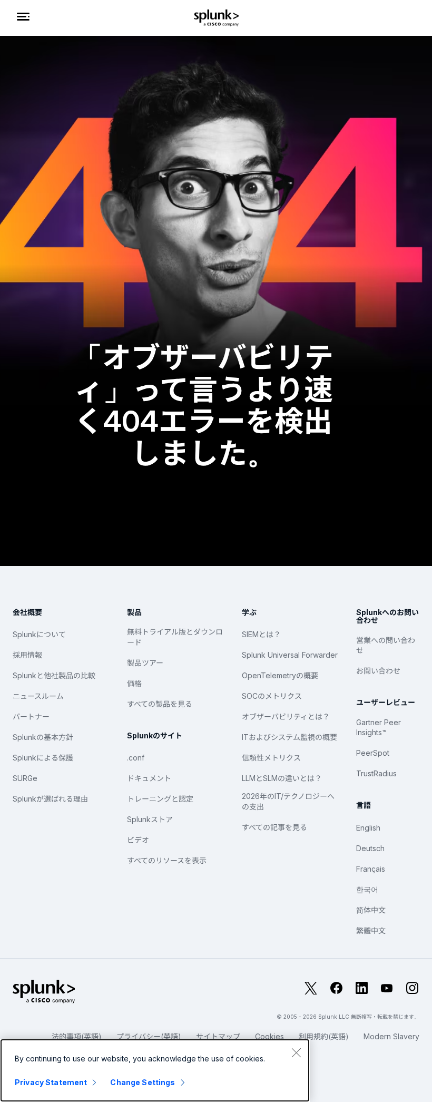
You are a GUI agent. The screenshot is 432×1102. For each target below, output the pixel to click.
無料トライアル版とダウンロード (175, 637)
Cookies (269, 1036)
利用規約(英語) (324, 1036)
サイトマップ (218, 1036)
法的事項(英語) (77, 1036)
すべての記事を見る (274, 827)
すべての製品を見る (159, 703)
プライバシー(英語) (148, 1036)
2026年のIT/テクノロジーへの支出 (288, 801)
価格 (134, 683)
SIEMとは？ (261, 634)
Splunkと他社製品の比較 (54, 675)
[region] (155, 1070)
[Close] (296, 1052)
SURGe (25, 778)
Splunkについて (39, 634)
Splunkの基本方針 (43, 737)
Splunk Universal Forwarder (290, 654)
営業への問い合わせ (385, 645)
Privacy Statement (51, 1082)
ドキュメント (149, 778)
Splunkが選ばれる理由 (50, 798)
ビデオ (138, 839)
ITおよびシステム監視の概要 (289, 737)
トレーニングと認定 (160, 798)
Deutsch (370, 848)
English (368, 827)
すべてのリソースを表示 (167, 860)
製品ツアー (145, 662)
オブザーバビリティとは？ (286, 716)
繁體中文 (371, 930)
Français (370, 868)
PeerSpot (372, 752)
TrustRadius (376, 773)
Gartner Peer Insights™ (378, 727)
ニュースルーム (38, 695)
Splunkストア (150, 819)
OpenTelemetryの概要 (280, 675)
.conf (135, 757)
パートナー (31, 716)
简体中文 (371, 909)
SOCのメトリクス (272, 695)
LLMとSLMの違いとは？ (282, 778)
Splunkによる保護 (43, 757)
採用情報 (27, 654)
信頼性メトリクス (271, 757)
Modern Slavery (391, 1036)
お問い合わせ (378, 670)
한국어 (367, 889)
